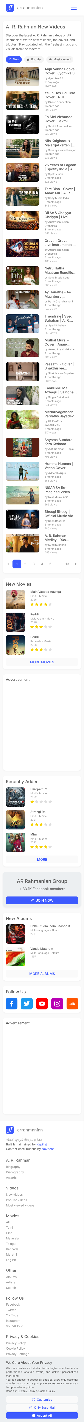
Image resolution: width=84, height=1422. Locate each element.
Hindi (9, 1233)
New (16, 59)
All (7, 1222)
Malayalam (13, 1238)
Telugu (11, 1243)
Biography (13, 1167)
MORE (42, 859)
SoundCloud (14, 1326)
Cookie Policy (15, 1348)
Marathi (11, 1254)
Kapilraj (42, 1144)
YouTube (12, 1315)
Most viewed (62, 59)
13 (67, 564)
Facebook (13, 1304)
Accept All (44, 1415)
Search (11, 1287)
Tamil (9, 1227)
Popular (36, 59)
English (11, 1260)
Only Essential (44, 1407)
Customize (44, 1399)
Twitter (11, 1310)
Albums (11, 1277)
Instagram (13, 1320)
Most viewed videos (20, 1205)
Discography (15, 1172)
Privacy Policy (16, 1343)
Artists (10, 1282)
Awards (11, 1177)
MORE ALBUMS (42, 973)
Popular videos (16, 1200)
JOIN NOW (44, 900)
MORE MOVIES (42, 662)
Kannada (12, 1249)
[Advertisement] (42, 725)
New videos (14, 1194)
